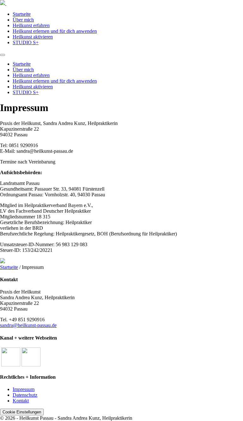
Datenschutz (25, 395)
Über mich (23, 19)
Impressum (23, 389)
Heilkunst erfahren (31, 25)
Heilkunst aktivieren (33, 36)
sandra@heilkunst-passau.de (28, 325)
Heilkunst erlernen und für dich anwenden (55, 31)
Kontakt (21, 400)
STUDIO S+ (26, 42)
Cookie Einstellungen (22, 412)
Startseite (22, 14)
